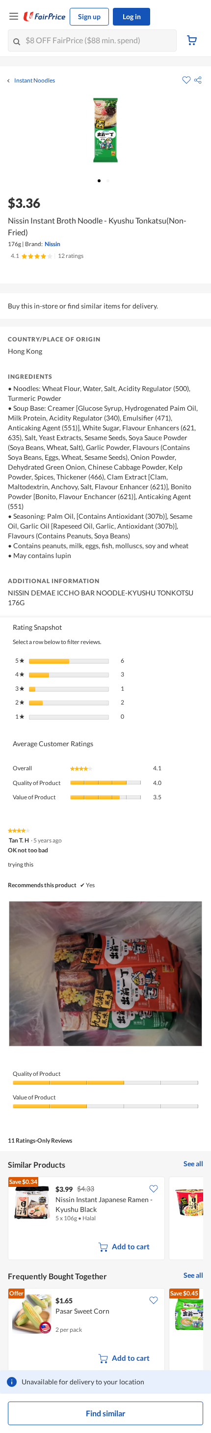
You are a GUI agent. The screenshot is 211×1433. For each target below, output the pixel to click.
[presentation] (105, 974)
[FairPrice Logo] (45, 17)
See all (193, 1163)
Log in (132, 16)
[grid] (105, 1219)
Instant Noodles (34, 81)
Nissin (52, 244)
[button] (197, 80)
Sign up (89, 16)
